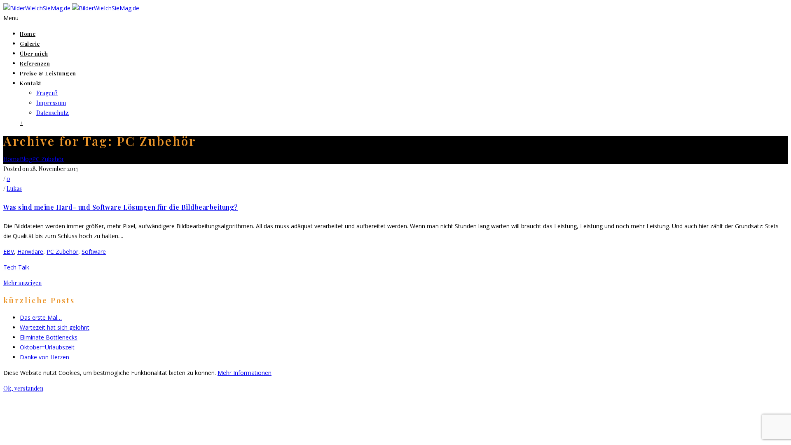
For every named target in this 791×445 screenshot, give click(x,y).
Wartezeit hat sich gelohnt (54, 327)
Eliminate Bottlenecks (48, 337)
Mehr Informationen (244, 373)
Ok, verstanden (23, 388)
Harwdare (30, 251)
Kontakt (31, 83)
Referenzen (35, 63)
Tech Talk (16, 267)
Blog (26, 159)
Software (94, 251)
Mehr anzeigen (22, 283)
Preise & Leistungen (48, 73)
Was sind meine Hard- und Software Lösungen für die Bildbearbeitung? (120, 207)
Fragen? (47, 93)
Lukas (14, 188)
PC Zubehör (48, 159)
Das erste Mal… (41, 317)
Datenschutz (52, 113)
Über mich (34, 53)
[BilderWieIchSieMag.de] (71, 8)
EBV (8, 251)
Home (27, 33)
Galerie (30, 43)
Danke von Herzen (44, 357)
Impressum (51, 103)
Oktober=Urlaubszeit (47, 347)
